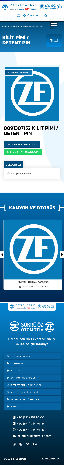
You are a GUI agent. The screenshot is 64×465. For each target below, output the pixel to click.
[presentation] (2, 254)
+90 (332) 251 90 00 (30, 417)
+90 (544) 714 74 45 (30, 423)
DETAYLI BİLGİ (13, 164)
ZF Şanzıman (19, 459)
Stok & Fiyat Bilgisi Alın (24, 151)
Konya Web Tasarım (50, 459)
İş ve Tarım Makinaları (25, 385)
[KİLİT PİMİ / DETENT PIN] (32, 93)
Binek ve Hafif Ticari (24, 392)
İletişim (15, 370)
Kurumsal (17, 363)
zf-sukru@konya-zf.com (34, 435)
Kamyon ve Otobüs (23, 377)
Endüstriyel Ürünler (24, 399)
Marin (14, 406)
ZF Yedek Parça (20, 356)
